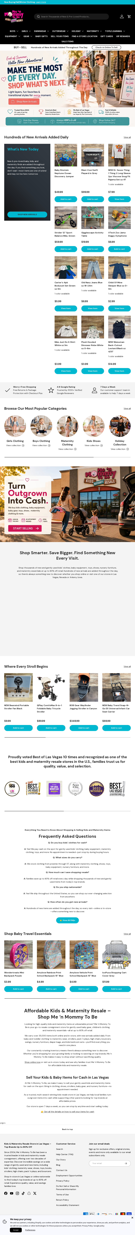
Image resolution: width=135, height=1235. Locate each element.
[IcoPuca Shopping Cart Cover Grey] (116, 954)
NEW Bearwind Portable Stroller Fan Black (16, 707)
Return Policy (62, 1199)
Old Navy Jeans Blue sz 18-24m (91, 284)
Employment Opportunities (69, 1175)
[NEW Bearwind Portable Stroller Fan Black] (18, 687)
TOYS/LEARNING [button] (113, 31)
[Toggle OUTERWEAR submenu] (67, 31)
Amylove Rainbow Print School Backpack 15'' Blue (50, 974)
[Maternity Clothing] (67, 426)
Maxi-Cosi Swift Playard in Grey (89, 172)
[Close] (132, 1217)
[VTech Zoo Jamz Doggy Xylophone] (119, 217)
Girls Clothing (15, 441)
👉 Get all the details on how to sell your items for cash (67, 1111)
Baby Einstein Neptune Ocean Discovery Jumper (64, 173)
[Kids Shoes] (93, 426)
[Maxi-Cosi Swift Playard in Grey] (92, 155)
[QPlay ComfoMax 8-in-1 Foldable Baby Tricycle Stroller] (51, 687)
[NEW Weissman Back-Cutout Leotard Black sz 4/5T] (119, 327)
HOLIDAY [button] (76, 31)
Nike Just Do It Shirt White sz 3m (65, 344)
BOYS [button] (12, 31)
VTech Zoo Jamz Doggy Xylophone (117, 234)
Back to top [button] (67, 1129)
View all (127, 137)
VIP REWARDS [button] (123, 36)
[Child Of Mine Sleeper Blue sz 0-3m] (119, 267)
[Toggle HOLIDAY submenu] (82, 31)
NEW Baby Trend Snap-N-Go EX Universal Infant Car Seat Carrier (116, 708)
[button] (129, 16)
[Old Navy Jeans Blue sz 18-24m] (92, 267)
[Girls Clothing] (15, 426)
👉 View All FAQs (67, 920)
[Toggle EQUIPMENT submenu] (19, 36)
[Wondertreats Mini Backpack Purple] (18, 954)
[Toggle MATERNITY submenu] (100, 31)
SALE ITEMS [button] (68, 41)
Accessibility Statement (67, 1205)
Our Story (61, 1159)
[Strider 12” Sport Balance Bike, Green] (66, 217)
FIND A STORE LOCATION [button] (84, 36)
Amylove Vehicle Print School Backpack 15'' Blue (83, 974)
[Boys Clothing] (41, 426)
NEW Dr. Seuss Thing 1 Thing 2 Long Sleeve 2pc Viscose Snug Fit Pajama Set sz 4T (119, 175)
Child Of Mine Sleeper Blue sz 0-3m (118, 285)
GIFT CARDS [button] (106, 36)
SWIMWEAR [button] (40, 31)
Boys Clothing (41, 441)
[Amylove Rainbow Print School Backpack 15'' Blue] (51, 954)
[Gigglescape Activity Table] (92, 217)
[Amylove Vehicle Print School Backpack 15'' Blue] (84, 954)
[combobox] (71, 17)
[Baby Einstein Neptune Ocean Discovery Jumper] (66, 155)
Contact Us (61, 1170)
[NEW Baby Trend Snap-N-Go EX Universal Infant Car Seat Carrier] (116, 687)
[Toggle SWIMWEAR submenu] (48, 31)
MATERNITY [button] (93, 31)
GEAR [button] (26, 36)
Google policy (98, 1226)
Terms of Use (62, 1194)
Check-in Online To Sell (106, 47)
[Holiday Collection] (120, 426)
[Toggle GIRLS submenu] (29, 31)
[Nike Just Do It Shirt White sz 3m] (66, 327)
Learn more (41, 2)
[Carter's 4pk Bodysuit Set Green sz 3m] (66, 267)
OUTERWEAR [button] (58, 31)
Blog (58, 1165)
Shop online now (32, 1062)
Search (59, 1149)
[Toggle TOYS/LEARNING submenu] (124, 31)
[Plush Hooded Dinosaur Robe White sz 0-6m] (92, 327)
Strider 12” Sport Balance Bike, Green (65, 234)
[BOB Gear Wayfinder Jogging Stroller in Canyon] (84, 687)
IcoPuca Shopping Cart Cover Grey (114, 974)
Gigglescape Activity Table (92, 234)
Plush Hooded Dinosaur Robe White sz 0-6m (92, 345)
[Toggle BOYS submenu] (17, 31)
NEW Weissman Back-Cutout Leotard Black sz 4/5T (117, 347)
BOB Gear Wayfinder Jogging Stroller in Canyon (83, 707)
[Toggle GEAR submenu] (31, 36)
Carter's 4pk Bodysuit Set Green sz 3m (65, 285)
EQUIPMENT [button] (11, 36)
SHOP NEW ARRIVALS (27, 214)
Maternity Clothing (67, 442)
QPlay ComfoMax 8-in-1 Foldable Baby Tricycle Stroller (49, 708)
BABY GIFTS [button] (41, 36)
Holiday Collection (119, 442)
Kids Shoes (94, 441)
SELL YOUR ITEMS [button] (60, 36)
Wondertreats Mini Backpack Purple (14, 974)
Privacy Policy (62, 1180)
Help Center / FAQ (64, 1154)
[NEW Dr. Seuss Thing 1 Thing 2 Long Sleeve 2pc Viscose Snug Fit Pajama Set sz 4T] (119, 155)
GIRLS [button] (25, 31)
